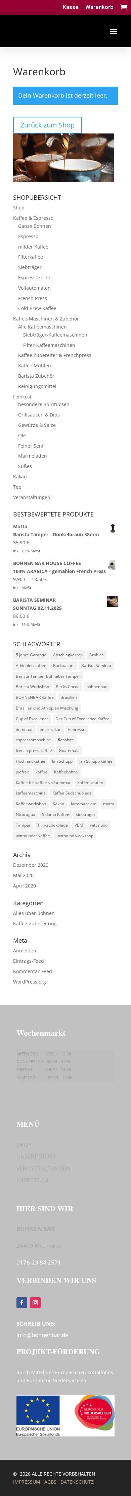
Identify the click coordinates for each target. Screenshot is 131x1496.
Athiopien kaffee (31, 665)
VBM (79, 825)
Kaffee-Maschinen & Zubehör (46, 318)
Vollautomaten (34, 288)
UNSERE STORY (36, 1156)
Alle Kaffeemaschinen (42, 326)
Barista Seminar (96, 665)
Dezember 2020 (30, 865)
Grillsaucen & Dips (39, 414)
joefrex (22, 772)
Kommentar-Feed (32, 971)
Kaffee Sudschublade (72, 793)
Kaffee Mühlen (34, 365)
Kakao (20, 476)
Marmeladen (32, 456)
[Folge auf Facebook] (21, 1302)
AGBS (50, 1482)
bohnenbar (96, 686)
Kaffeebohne (66, 772)
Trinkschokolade (52, 825)
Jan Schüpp (62, 761)
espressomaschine (33, 740)
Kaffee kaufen (90, 782)
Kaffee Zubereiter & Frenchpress (54, 355)
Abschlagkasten (68, 655)
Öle (22, 435)
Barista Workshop (32, 686)
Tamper (23, 825)
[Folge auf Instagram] (35, 1302)
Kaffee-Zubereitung (35, 923)
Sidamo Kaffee (55, 814)
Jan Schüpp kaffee (96, 761)
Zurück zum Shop (47, 124)
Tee (17, 487)
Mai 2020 (23, 875)
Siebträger (30, 267)
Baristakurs (64, 665)
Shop (19, 207)
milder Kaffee (33, 247)
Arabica (96, 655)
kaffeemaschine (31, 793)
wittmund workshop (75, 836)
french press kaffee (34, 750)
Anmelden (24, 950)
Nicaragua (25, 814)
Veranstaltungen (31, 497)
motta (108, 804)
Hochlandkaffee (30, 761)
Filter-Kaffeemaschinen (49, 345)
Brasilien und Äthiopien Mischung (47, 708)
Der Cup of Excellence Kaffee (82, 719)
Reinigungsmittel (37, 386)
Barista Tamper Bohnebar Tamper (48, 676)
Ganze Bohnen (34, 226)
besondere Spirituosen (44, 404)
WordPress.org (29, 981)
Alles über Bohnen (34, 913)
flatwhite (66, 740)
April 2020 (24, 885)
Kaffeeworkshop (31, 804)
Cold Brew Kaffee (37, 308)
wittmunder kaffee (33, 836)
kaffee (41, 772)
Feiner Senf (31, 446)
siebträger (85, 814)
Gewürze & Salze (37, 425)
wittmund (98, 825)
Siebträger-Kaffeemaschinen (55, 335)
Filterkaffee (30, 257)
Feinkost (22, 396)
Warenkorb (99, 7)
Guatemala (69, 750)
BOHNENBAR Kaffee (35, 697)
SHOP (24, 1144)
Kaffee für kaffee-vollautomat (43, 782)
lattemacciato (83, 804)
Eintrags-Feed (28, 961)
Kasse (71, 7)
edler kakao (50, 729)
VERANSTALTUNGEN (43, 1168)
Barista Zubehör (36, 376)
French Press (32, 298)
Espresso (28, 236)
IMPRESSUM (32, 1180)
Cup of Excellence (32, 719)
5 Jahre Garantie (31, 655)
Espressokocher (35, 277)
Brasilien (68, 697)
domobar (24, 729)
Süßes (25, 466)
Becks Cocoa (68, 686)
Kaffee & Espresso (33, 218)
